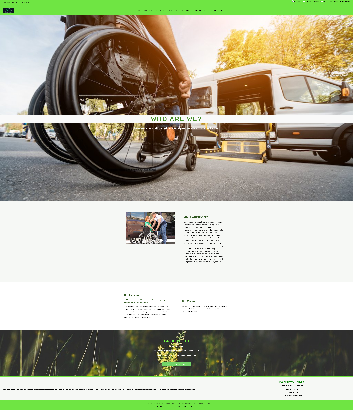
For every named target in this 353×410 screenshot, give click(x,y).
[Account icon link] (221, 10)
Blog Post (213, 11)
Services (179, 11)
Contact (189, 11)
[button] (176, 364)
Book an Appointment (164, 11)
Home (138, 11)
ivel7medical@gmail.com (313, 1)
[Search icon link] (349, 10)
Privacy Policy (200, 11)
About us (147, 11)
